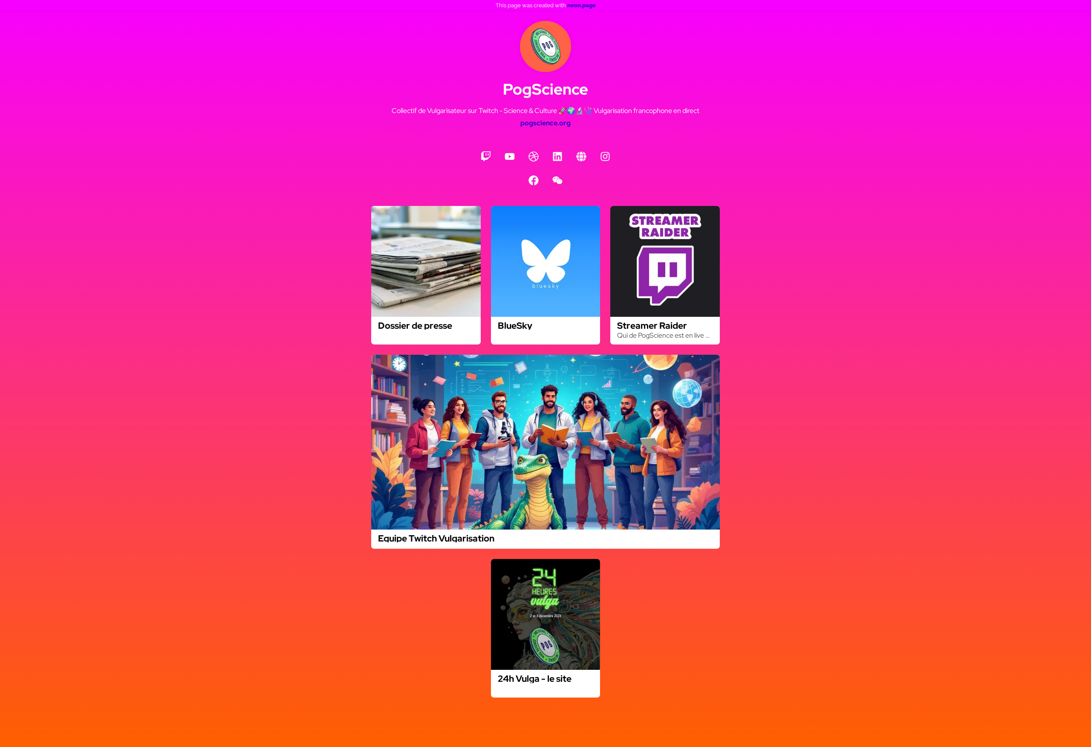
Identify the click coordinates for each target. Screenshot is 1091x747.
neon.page (581, 5)
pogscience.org (545, 123)
